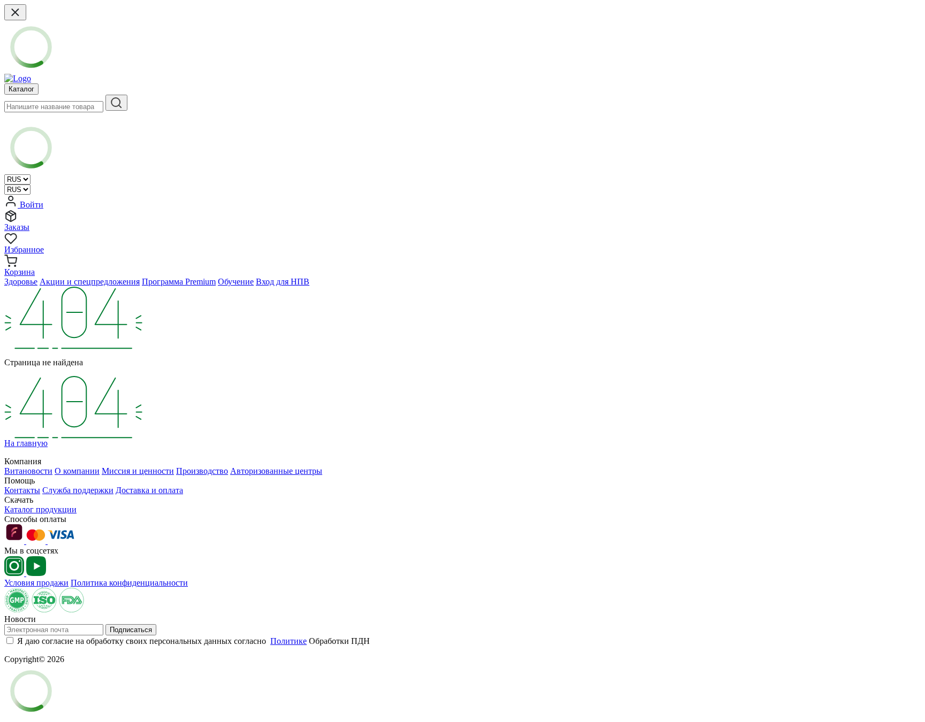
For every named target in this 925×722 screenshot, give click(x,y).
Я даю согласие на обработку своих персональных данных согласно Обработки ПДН (193, 641)
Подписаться (131, 630)
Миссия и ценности (138, 470)
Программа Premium (179, 281)
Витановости (28, 470)
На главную (26, 443)
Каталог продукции (40, 509)
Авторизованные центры (276, 470)
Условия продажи (36, 582)
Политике (288, 641)
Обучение (236, 281)
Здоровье (20, 281)
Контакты (22, 490)
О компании (77, 470)
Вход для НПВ (282, 281)
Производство (202, 470)
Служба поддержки (77, 490)
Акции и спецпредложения (90, 281)
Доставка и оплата (149, 490)
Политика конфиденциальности (129, 582)
